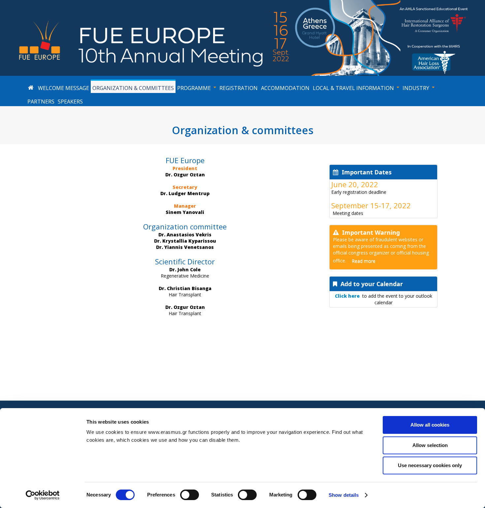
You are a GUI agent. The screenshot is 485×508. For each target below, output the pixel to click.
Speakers (70, 101)
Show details (344, 495)
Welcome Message (63, 88)
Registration (238, 88)
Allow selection (430, 445)
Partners (40, 101)
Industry (416, 88)
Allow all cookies (429, 425)
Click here (347, 296)
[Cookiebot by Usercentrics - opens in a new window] (43, 495)
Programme (194, 88)
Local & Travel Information (353, 88)
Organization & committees (133, 88)
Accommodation (285, 88)
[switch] (189, 495)
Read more (363, 261)
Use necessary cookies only (430, 465)
